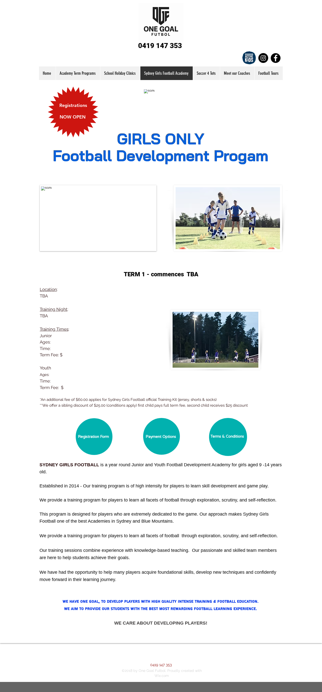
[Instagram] (263, 58)
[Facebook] (275, 58)
